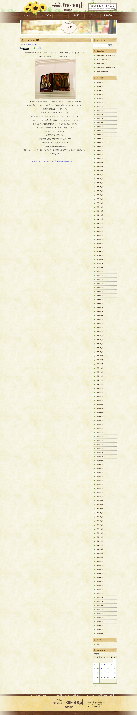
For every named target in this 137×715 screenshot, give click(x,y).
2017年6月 (100, 525)
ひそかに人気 (100, 63)
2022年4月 (100, 291)
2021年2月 (100, 348)
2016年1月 (100, 593)
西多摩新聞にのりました (64, 161)
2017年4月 (100, 533)
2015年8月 (100, 613)
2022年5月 (100, 287)
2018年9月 (100, 464)
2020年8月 (100, 372)
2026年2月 (100, 106)
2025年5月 (100, 142)
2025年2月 (100, 154)
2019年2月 (100, 444)
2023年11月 (100, 215)
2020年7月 (100, 376)
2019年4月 (100, 436)
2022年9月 (100, 271)
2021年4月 (100, 340)
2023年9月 (100, 223)
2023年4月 (100, 243)
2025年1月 (100, 158)
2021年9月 (100, 319)
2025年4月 (100, 146)
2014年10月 (100, 633)
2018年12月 (100, 452)
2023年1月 (100, 255)
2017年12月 (100, 501)
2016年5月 (100, 577)
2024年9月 (100, 175)
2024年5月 (100, 191)
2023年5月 (100, 239)
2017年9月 (100, 513)
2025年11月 (100, 118)
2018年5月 (100, 480)
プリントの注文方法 (102, 59)
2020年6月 (100, 380)
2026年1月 (100, 110)
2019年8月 (100, 420)
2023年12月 (100, 211)
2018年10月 (100, 460)
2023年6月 (100, 235)
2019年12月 (100, 404)
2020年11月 (100, 360)
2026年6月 (100, 90)
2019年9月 (100, 416)
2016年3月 (100, 585)
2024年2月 (100, 203)
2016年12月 (100, 549)
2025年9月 (100, 126)
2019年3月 (100, 440)
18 (101, 673)
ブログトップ (101, 40)
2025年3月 (100, 150)
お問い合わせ (109, 16)
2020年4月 (100, 388)
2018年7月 (100, 472)
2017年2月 (100, 541)
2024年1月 (100, 207)
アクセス (93, 16)
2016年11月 (100, 553)
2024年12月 (100, 163)
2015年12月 (100, 597)
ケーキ (60, 16)
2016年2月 (100, 589)
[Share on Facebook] (21, 48)
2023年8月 (100, 227)
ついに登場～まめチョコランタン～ (43, 161)
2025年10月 (100, 122)
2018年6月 (100, 476)
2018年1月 (100, 497)
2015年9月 (100, 609)
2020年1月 (100, 400)
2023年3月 (100, 247)
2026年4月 (100, 98)
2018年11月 (100, 456)
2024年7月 (100, 183)
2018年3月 (100, 489)
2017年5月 (100, 529)
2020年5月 (100, 384)
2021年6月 (100, 332)
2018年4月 (100, 484)
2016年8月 (100, 565)
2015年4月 (100, 625)
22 (115, 673)
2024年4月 (100, 195)
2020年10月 (100, 364)
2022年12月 (100, 259)
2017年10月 (100, 509)
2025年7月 (100, 134)
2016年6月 (100, 573)
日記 (98, 644)
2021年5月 (100, 336)
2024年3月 (100, 199)
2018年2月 (100, 493)
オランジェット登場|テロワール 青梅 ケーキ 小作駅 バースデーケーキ (101, 1)
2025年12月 (100, 114)
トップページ (28, 16)
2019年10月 (100, 412)
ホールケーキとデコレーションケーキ (107, 55)
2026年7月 (100, 86)
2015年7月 (100, 617)
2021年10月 (100, 315)
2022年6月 (100, 283)
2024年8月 (100, 179)
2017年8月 (100, 517)
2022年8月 (100, 275)
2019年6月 (100, 428)
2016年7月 (100, 569)
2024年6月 (100, 187)
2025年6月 (100, 138)
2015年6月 (100, 621)
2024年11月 (100, 167)
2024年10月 (100, 171)
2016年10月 (100, 557)
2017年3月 (100, 537)
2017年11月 (100, 505)
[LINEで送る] (37, 48)
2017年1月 (100, 545)
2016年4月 (100, 581)
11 (101, 669)
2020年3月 (100, 392)
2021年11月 (100, 311)
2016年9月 (100, 561)
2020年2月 (100, 396)
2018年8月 (100, 468)
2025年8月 (100, 130)
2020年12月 (100, 356)
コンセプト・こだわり (44, 16)
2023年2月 (100, 251)
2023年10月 (100, 219)
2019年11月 (100, 408)
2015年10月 (100, 605)
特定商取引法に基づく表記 (104, 695)
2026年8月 (100, 82)
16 (94, 673)
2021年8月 (100, 323)
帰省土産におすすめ (102, 71)
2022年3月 (100, 295)
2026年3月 (100, 102)
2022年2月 (100, 299)
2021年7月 (100, 328)
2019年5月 (100, 432)
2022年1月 (100, 303)
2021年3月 (100, 344)
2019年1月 (100, 448)
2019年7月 (100, 424)
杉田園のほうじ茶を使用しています (107, 67)
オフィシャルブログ (89, 695)
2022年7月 (100, 279)
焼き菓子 (76, 16)
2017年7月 (100, 521)
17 (98, 673)
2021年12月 (100, 307)
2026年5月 (100, 94)
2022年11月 (100, 263)
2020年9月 (100, 368)
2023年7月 (100, 231)
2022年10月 (100, 267)
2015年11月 (100, 601)
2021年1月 (100, 352)
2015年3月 (100, 629)
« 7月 (94, 685)
